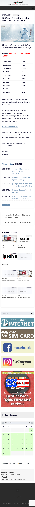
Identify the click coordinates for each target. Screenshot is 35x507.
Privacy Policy (17, 497)
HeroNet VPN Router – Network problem (18, 222)
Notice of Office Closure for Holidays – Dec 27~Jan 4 (21, 197)
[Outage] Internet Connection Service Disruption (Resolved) (22, 185)
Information (8, 164)
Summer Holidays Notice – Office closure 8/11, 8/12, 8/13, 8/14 (21, 171)
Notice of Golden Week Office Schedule (22, 191)
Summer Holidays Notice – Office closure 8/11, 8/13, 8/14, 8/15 (17, 216)
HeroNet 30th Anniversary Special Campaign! (21, 179)
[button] (32, 8)
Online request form (10, 127)
